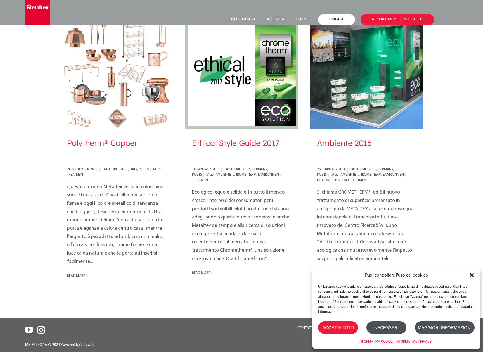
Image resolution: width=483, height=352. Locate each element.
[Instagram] (41, 330)
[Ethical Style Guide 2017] (241, 72)
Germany (259, 169)
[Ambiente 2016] (366, 72)
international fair (333, 180)
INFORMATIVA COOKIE (376, 341)
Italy (133, 169)
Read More (76, 276)
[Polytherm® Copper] (116, 72)
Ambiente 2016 (344, 143)
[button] (472, 275)
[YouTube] (29, 330)
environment (269, 175)
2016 (372, 169)
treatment (76, 175)
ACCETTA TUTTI (338, 327)
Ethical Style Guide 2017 (235, 143)
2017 (124, 169)
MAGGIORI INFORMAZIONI (445, 327)
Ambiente (223, 175)
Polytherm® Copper (102, 143)
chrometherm (244, 175)
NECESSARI (386, 327)
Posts (144, 169)
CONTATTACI (307, 328)
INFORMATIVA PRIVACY (414, 341)
